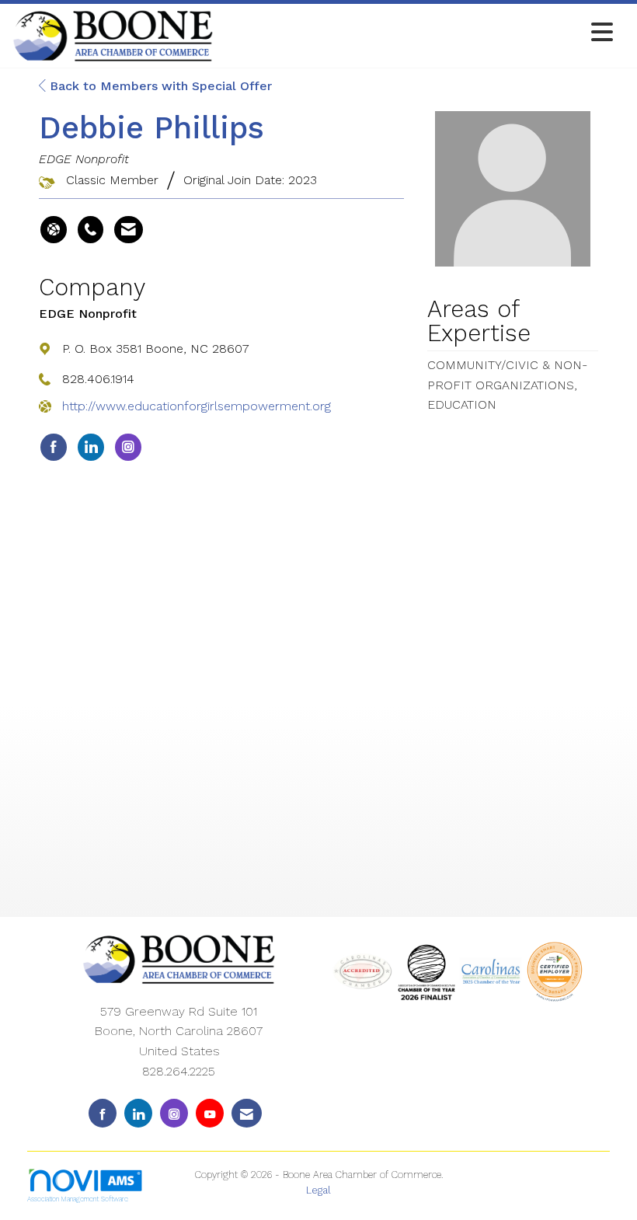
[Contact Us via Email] (246, 1113)
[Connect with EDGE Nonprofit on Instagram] (128, 447)
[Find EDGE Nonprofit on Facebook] (53, 447)
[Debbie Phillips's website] (53, 230)
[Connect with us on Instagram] (174, 1113)
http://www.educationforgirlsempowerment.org (196, 406)
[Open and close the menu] (417, 33)
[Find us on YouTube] (210, 1113)
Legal (318, 1190)
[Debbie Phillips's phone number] (90, 230)
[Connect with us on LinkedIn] (138, 1113)
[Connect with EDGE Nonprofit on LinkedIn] (91, 447)
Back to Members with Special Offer (159, 85)
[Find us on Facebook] (103, 1113)
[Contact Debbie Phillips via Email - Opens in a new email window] (128, 230)
